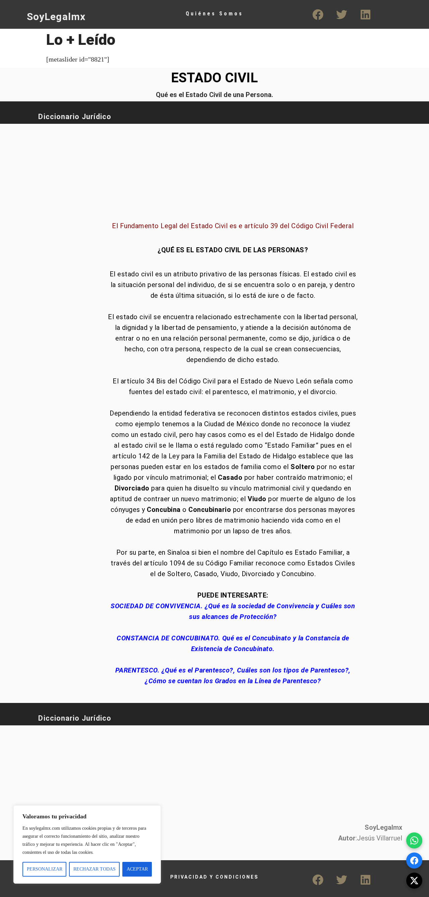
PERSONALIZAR (44, 869)
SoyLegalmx (56, 16)
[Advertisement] (189, 169)
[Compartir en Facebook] (414, 861)
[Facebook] (318, 14)
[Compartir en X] (414, 881)
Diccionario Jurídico (74, 116)
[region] (87, 844)
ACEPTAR (137, 869)
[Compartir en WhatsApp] (414, 840)
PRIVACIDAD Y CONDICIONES (214, 877)
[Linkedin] (366, 14)
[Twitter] (342, 14)
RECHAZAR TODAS (94, 869)
